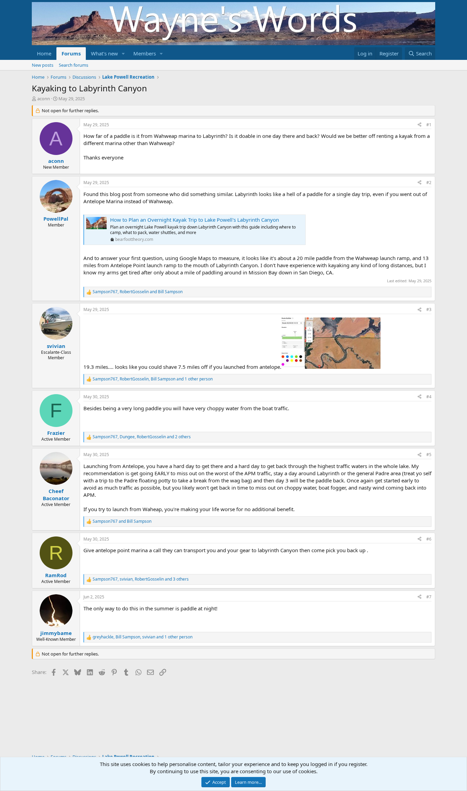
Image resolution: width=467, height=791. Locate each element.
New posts (42, 65)
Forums (71, 53)
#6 (428, 539)
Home (44, 53)
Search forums (73, 65)
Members (144, 53)
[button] (123, 53)
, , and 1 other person (153, 379)
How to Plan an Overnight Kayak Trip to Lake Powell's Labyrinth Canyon (194, 219)
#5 (428, 454)
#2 (428, 182)
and (122, 521)
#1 (428, 125)
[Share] (419, 125)
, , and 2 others (142, 437)
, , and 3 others (141, 579)
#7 (428, 597)
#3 (428, 309)
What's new (104, 53)
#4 (428, 397)
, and (138, 292)
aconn (43, 98)
